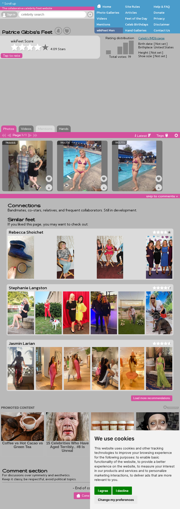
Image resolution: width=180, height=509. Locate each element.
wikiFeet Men (106, 30)
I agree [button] (103, 491)
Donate (159, 12)
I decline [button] (122, 491)
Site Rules (132, 6)
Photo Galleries (108, 12)
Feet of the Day (136, 18)
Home (107, 6)
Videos (102, 18)
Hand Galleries (135, 30)
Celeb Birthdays (136, 24)
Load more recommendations (151, 398)
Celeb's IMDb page (151, 38)
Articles (131, 12)
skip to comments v (162, 196)
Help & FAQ (162, 6)
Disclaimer (161, 24)
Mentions (103, 24)
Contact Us (162, 30)
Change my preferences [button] (116, 500)
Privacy (159, 18)
